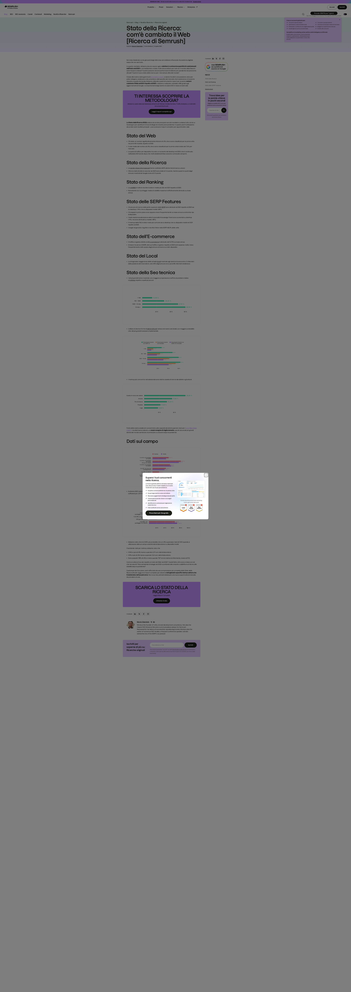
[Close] (206, 475)
